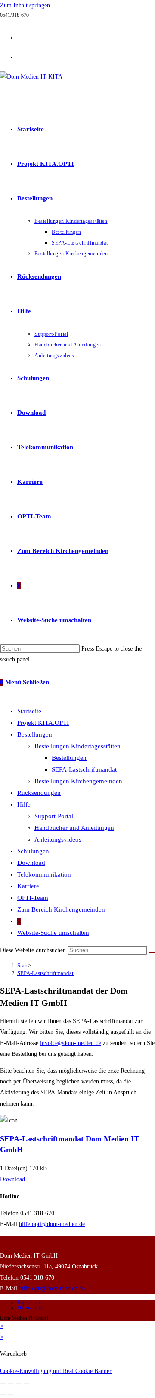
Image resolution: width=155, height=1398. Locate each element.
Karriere (28, 886)
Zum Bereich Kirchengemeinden (61, 909)
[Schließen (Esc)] (26, 1384)
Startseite (29, 711)
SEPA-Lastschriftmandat (84, 769)
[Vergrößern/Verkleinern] (3, 1384)
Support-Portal (53, 816)
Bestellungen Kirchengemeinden (78, 781)
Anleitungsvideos (57, 839)
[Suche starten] (152, 952)
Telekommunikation (44, 874)
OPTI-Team (32, 897)
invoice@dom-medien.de (70, 1043)
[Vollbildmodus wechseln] (11, 1384)
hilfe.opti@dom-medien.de (52, 1224)
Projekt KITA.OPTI (43, 722)
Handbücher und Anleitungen (74, 827)
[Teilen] (19, 1384)
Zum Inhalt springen (25, 5)
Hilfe (24, 804)
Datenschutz (29, 1308)
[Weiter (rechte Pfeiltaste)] (11, 1394)
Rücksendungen (39, 792)
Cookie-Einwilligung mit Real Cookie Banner (56, 1371)
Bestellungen (34, 734)
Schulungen (33, 851)
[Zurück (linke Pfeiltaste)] (3, 1394)
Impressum (28, 1303)
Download (31, 862)
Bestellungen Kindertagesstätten (77, 746)
